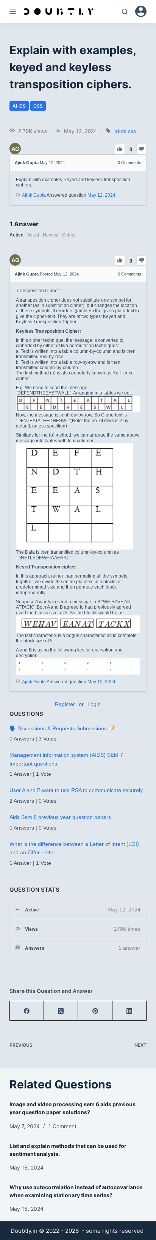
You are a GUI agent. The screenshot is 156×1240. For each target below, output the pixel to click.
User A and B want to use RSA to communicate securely (76, 790)
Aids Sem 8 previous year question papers (60, 817)
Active (16, 235)
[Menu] (12, 11)
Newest (50, 235)
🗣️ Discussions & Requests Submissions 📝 (62, 728)
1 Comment (62, 1126)
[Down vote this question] (141, 149)
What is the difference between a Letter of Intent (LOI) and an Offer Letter (74, 848)
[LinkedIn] (129, 1011)
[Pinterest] (95, 1011)
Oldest (68, 235)
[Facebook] (27, 1011)
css (38, 106)
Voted (33, 235)
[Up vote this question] (120, 149)
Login (94, 704)
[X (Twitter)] (61, 1011)
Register (65, 704)
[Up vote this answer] (120, 260)
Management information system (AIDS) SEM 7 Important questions (66, 759)
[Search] (125, 11)
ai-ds (19, 106)
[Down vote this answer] (141, 260)
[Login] (141, 11)
